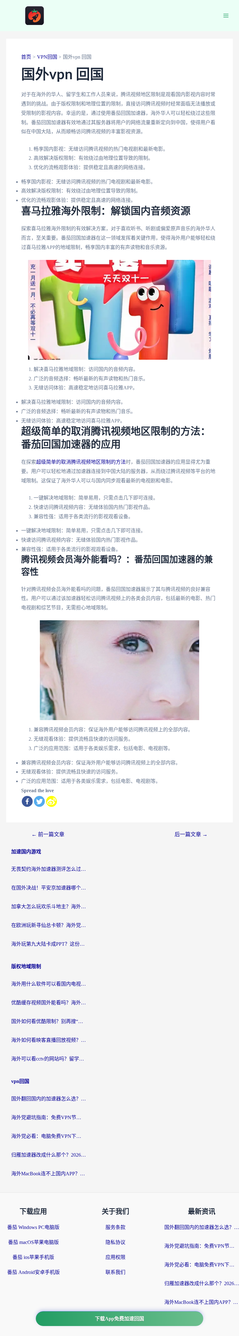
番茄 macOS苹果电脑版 (33, 1242)
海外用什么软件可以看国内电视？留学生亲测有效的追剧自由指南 (48, 984)
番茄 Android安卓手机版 (33, 1272)
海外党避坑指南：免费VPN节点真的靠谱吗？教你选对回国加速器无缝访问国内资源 (48, 1117)
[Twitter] (39, 801)
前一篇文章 (47, 834)
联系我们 (115, 1272)
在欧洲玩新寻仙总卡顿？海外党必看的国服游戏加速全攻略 (48, 925)
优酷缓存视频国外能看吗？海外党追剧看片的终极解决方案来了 (48, 1002)
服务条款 (115, 1227)
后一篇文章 (191, 834)
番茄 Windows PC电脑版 (33, 1227)
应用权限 (115, 1257)
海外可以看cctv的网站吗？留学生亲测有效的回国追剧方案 (48, 1058)
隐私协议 (115, 1242)
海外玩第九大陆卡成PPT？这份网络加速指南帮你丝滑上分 (48, 944)
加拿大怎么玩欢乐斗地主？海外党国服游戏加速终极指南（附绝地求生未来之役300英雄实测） (48, 906)
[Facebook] (27, 801)
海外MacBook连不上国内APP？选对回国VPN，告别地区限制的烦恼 (48, 1173)
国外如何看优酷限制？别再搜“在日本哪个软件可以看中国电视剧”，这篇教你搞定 (48, 1021)
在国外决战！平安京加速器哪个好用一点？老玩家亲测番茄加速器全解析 (48, 887)
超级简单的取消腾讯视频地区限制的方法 (81, 462)
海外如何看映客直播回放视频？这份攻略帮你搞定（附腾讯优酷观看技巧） (48, 1040)
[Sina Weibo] (51, 801)
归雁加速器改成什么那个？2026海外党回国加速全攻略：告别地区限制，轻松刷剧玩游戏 (48, 1155)
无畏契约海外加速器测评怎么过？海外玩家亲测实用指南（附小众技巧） (48, 869)
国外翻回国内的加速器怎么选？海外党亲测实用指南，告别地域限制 (48, 1098)
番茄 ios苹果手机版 (33, 1257)
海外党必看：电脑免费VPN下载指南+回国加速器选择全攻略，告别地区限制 (48, 1136)
